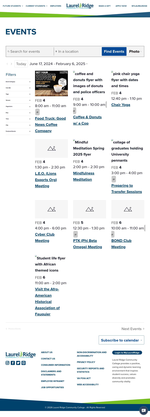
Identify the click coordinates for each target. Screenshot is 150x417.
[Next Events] (11, 63)
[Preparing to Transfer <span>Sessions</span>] (127, 151)
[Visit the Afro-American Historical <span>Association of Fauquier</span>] (51, 264)
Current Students (35, 6)
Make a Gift (105, 6)
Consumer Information (55, 365)
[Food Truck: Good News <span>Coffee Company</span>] (51, 83)
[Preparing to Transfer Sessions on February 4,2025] (113, 179)
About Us (46, 352)
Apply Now (121, 6)
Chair (120, 104)
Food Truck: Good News (50, 124)
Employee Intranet (52, 381)
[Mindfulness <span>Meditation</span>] (89, 148)
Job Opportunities (52, 387)
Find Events (114, 51)
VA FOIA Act (84, 378)
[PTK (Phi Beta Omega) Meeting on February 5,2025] (75, 234)
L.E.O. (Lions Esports (46, 180)
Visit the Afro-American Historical (47, 301)
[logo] (20, 355)
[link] (7, 363)
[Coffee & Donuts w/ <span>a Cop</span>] (89, 83)
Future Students (12, 6)
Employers (55, 6)
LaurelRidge (139, 6)
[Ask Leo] (144, 411)
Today (21, 64)
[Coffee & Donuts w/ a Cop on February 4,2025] (74, 111)
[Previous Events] (7, 63)
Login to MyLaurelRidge (127, 352)
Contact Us (48, 358)
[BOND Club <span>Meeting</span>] (127, 209)
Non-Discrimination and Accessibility (92, 354)
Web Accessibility (88, 384)
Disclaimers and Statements (51, 373)
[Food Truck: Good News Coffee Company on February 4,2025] (37, 112)
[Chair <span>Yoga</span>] (127, 80)
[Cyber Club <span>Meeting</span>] (51, 209)
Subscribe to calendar (120, 340)
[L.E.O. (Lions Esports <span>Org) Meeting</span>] (51, 148)
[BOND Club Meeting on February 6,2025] (112, 234)
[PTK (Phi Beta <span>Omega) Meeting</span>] (89, 209)
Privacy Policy (86, 362)
